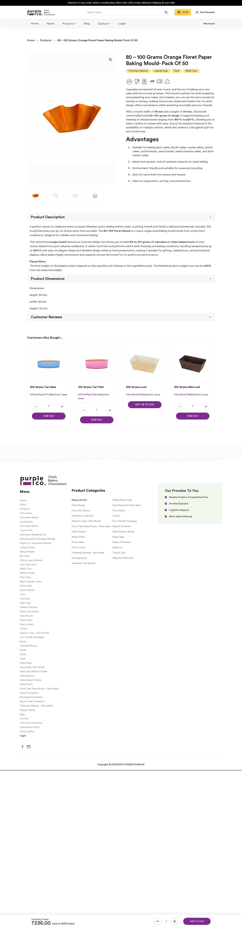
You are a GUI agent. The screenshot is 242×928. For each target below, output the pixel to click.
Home (35, 23)
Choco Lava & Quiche (31, 560)
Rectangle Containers (31, 697)
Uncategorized (79, 558)
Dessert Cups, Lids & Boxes (34, 633)
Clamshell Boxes (28, 646)
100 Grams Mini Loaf (187, 387)
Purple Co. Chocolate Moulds (35, 543)
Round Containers (29, 693)
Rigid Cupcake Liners (31, 581)
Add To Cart (197, 921)
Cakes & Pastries (29, 607)
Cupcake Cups (161, 71)
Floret (176, 71)
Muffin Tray (26, 569)
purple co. (117, 547)
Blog (87, 23)
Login (122, 23)
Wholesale (209, 24)
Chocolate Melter (29, 517)
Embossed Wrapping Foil (33, 535)
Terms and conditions (31, 723)
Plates (23, 654)
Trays (23, 659)
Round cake (26, 586)
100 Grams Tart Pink (91, 387)
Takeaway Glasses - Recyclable (88, 553)
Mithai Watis (26, 684)
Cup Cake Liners (28, 564)
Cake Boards (26, 616)
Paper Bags (26, 663)
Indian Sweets (27, 676)
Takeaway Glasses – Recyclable (36, 706)
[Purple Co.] (41, 12)
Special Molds (27, 590)
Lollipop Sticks (27, 547)
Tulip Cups (25, 603)
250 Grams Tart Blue (43, 387)
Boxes (23, 641)
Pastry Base (26, 620)
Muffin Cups (191, 71)
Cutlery (23, 629)
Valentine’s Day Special (83, 563)
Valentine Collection (123, 558)
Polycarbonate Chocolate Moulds (37, 539)
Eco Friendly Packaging (32, 637)
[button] (110, 60)
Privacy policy (27, 731)
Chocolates (26, 513)
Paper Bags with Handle (32, 667)
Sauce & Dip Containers (32, 701)
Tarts (22, 594)
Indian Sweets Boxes (30, 680)
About (50, 23)
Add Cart (48, 416)
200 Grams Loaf (136, 387)
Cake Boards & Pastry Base (126, 505)
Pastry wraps (26, 624)
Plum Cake (25, 577)
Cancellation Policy (30, 727)
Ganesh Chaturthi (121, 526)
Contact (103, 23)
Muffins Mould (27, 573)
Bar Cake (24, 556)
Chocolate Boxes (29, 526)
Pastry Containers (29, 611)
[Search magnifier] (166, 12)
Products (68, 23)
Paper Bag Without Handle (33, 671)
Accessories (26, 522)
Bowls (23, 650)
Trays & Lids (26, 530)
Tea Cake (25, 599)
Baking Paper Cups (122, 500)
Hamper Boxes (27, 710)
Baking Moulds (27, 552)
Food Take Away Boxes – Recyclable (39, 689)
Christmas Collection (138, 71)
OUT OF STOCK (144, 404)
